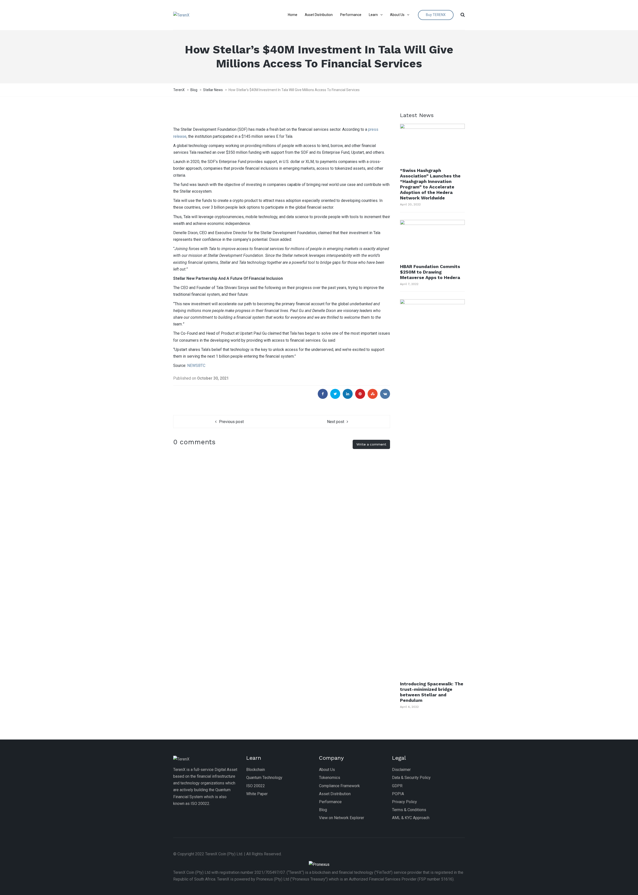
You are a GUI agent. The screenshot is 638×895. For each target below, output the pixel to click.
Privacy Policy (404, 801)
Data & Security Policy (411, 777)
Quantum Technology (264, 777)
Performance (330, 801)
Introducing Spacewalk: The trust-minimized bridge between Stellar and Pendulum (431, 692)
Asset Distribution (335, 793)
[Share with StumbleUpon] (373, 394)
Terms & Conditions (409, 809)
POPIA (398, 793)
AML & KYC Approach (410, 817)
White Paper (257, 793)
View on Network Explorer (341, 817)
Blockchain (255, 769)
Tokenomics (329, 777)
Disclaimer (401, 769)
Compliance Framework (339, 785)
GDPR (397, 785)
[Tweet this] (335, 394)
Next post (335, 421)
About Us (327, 769)
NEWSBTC (196, 365)
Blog (323, 809)
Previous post (231, 421)
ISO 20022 (255, 785)
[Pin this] (360, 394)
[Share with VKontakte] (385, 394)
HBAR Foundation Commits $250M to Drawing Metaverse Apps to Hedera (430, 272)
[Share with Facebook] (323, 394)
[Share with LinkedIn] (348, 394)
